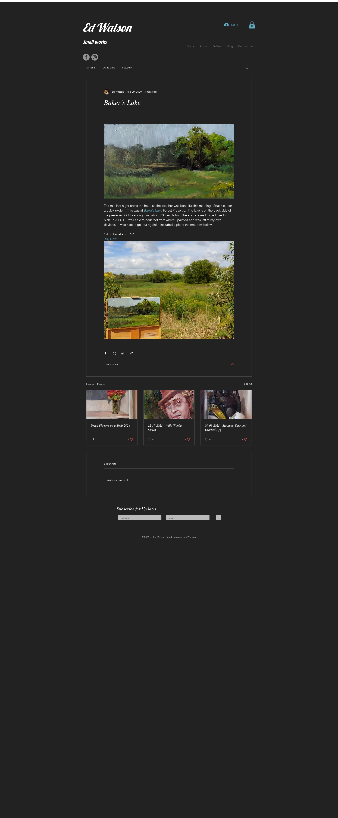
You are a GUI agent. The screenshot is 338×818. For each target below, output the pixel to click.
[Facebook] (86, 57)
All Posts (90, 67)
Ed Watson (107, 27)
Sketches (127, 67)
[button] (252, 25)
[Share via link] (131, 353)
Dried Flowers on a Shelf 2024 (110, 425)
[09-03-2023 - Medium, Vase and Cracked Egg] (226, 404)
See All (248, 383)
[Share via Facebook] (105, 353)
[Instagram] (94, 57)
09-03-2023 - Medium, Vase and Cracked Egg (225, 427)
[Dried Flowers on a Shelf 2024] (111, 404)
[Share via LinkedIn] (122, 353)
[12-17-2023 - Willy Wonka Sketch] (169, 404)
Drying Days (108, 67)
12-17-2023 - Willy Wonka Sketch (165, 427)
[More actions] (232, 92)
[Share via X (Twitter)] (114, 353)
